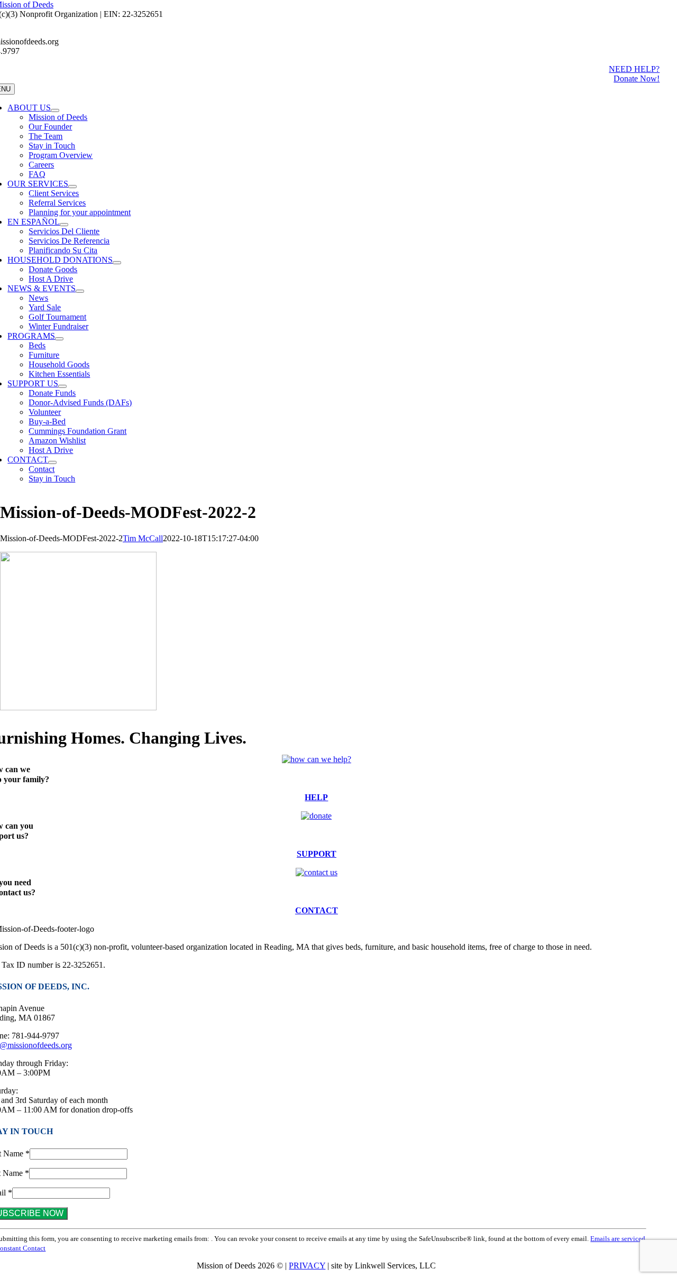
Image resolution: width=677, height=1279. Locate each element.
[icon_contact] (316, 872)
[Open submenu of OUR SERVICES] (72, 186)
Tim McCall (143, 538)
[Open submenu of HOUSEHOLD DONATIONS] (117, 262)
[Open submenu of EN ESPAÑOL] (64, 224)
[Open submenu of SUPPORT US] (62, 386)
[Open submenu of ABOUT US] (55, 110)
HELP (316, 797)
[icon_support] (316, 815)
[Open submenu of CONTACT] (52, 462)
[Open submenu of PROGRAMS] (59, 338)
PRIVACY (307, 1265)
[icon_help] (316, 759)
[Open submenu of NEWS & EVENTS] (80, 291)
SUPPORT (316, 853)
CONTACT (316, 910)
